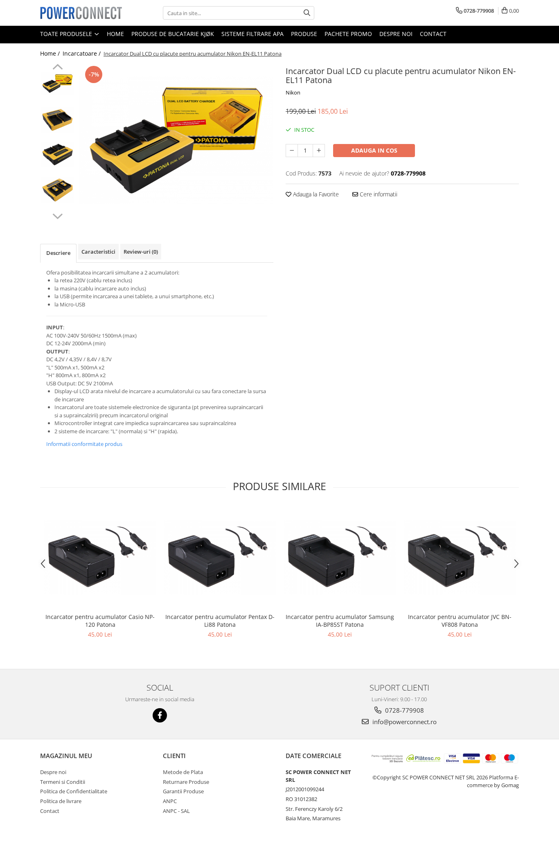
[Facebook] (160, 715)
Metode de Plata (183, 772)
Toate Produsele (67, 34)
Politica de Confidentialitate (73, 791)
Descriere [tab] (58, 253)
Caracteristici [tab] (98, 251)
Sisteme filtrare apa (252, 34)
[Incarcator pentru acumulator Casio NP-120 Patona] (100, 557)
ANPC (170, 801)
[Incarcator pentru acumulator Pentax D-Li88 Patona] (220, 557)
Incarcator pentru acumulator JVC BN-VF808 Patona (460, 620)
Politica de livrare (60, 801)
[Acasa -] (81, 13)
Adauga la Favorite (315, 194)
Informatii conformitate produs (84, 444)
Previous (57, 68)
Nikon (293, 92)
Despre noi (395, 34)
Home (115, 34)
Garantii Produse (183, 791)
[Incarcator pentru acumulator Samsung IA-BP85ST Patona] (340, 557)
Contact (433, 34)
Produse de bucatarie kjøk (172, 34)
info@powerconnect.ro (404, 722)
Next (57, 215)
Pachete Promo (348, 34)
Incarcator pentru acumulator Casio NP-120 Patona (100, 620)
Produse (304, 34)
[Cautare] (307, 13)
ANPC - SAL (176, 811)
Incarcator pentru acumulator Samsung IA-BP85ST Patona (340, 620)
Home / (50, 53)
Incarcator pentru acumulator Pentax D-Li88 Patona (220, 620)
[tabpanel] (176, 140)
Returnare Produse (186, 781)
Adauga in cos (374, 150)
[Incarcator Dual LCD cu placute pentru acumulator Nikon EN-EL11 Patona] (176, 140)
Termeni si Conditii (62, 781)
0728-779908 (403, 710)
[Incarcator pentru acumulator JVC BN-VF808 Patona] (460, 557)
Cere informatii (377, 194)
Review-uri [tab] (141, 251)
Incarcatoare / (82, 53)
